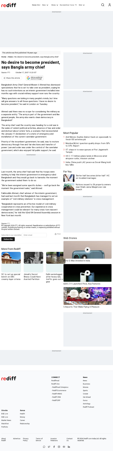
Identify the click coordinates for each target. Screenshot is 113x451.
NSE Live (4, 417)
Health (22, 414)
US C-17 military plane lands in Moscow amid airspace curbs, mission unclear (86, 157)
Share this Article (13, 78)
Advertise (16, 439)
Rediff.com (88, 439)
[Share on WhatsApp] (44, 447)
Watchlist (5, 424)
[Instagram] (59, 447)
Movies (85, 387)
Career (22, 420)
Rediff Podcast (88, 407)
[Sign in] (109, 5)
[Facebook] (54, 447)
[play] (87, 250)
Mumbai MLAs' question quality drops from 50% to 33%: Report (88, 144)
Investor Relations (54, 440)
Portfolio (4, 427)
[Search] (103, 5)
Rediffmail (55, 381)
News (44, 5)
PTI (8, 73)
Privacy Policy (26, 440)
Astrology (86, 404)
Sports (85, 390)
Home (34, 5)
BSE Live (4, 414)
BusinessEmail (64, 5)
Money (53, 5)
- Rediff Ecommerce (58, 390)
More (80, 5)
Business (86, 384)
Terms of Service (39, 440)
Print (59, 234)
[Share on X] (49, 447)
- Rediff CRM (56, 397)
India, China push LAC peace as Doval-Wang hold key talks (88, 163)
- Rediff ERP (55, 400)
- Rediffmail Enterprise (59, 387)
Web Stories (70, 238)
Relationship (24, 424)
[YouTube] (64, 447)
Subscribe (8, 239)
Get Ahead (87, 397)
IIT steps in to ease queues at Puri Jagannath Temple (87, 150)
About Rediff (3, 440)
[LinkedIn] (69, 447)
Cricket (85, 394)
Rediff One (55, 384)
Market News (6, 420)
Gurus (72, 5)
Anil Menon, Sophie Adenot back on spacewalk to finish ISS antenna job (88, 138)
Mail (38, 5)
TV (76, 5)
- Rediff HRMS (56, 394)
